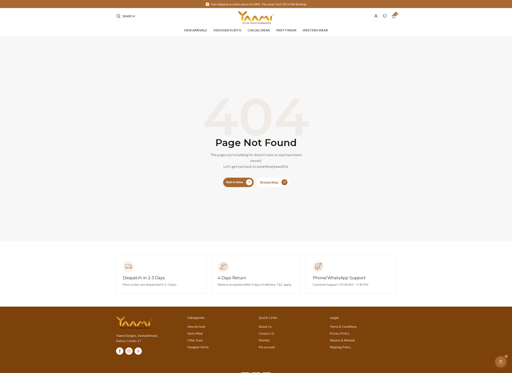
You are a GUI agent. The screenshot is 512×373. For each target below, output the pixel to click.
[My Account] (376, 16)
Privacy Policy (339, 333)
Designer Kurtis (227, 30)
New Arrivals (195, 30)
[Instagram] (129, 351)
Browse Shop (269, 182)
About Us (265, 326)
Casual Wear (259, 30)
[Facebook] (119, 351)
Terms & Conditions (343, 326)
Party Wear (286, 30)
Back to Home (234, 182)
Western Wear (315, 30)
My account (267, 347)
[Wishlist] (384, 16)
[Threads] (138, 351)
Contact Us (266, 333)
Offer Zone (195, 340)
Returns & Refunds (342, 340)
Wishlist (264, 340)
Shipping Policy (340, 347)
